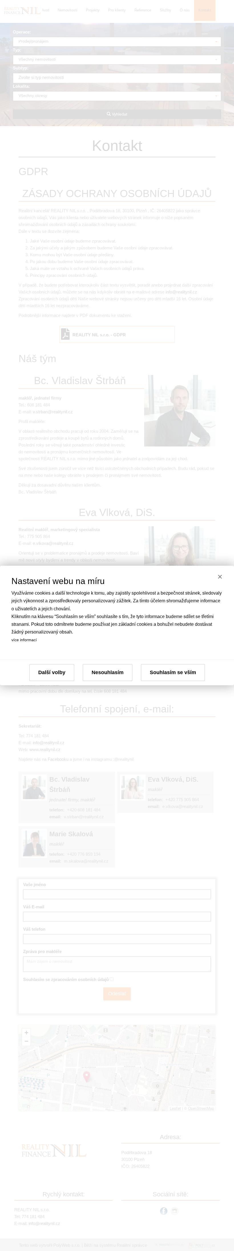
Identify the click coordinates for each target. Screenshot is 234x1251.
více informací (24, 640)
